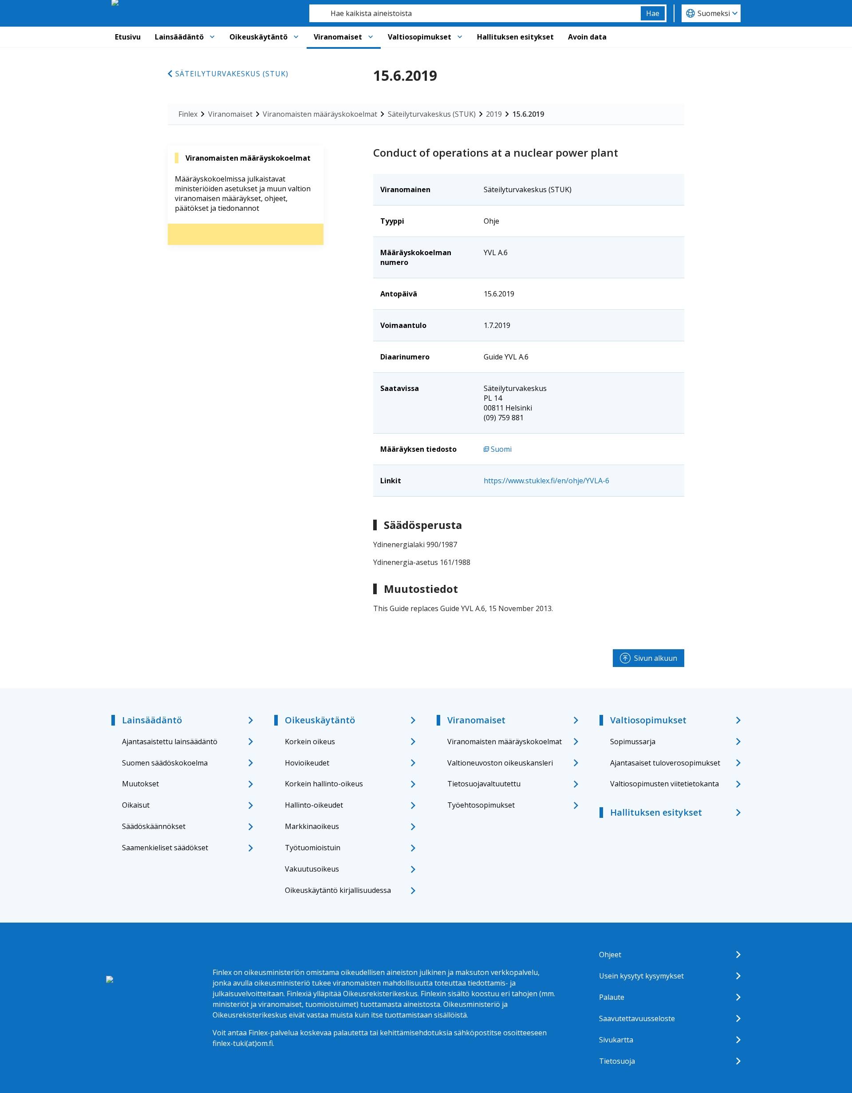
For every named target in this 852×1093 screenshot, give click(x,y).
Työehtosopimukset (481, 805)
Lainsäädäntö (179, 37)
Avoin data (587, 37)
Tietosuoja (617, 1061)
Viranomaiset (338, 37)
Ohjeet (610, 954)
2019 (494, 114)
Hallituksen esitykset (515, 37)
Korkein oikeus (310, 741)
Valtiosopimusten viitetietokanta (664, 784)
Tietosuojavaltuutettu (484, 784)
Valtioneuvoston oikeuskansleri (500, 763)
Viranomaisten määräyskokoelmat (320, 114)
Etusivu (128, 37)
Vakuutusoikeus (312, 869)
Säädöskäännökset (153, 826)
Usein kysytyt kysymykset (641, 976)
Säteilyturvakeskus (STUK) (231, 74)
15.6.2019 (528, 114)
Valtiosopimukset (419, 37)
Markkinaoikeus (312, 826)
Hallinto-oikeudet (314, 805)
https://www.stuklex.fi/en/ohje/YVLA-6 (546, 480)
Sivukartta (616, 1040)
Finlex (187, 114)
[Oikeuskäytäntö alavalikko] (296, 37)
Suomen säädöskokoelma (165, 763)
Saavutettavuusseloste (637, 1018)
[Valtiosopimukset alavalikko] (459, 37)
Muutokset (140, 784)
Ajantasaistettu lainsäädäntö (169, 741)
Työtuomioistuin (312, 847)
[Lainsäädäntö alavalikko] (212, 37)
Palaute (611, 997)
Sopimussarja (632, 741)
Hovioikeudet (307, 763)
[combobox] (475, 13)
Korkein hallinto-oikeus (324, 784)
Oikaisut (136, 805)
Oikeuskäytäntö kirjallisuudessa (338, 890)
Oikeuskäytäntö (258, 37)
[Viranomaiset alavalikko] (370, 37)
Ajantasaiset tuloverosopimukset (665, 763)
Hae (652, 13)
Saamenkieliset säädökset (165, 847)
